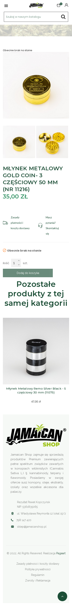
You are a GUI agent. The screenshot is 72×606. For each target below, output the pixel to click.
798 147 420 (23, 520)
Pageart (60, 553)
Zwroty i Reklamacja (37, 580)
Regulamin (37, 574)
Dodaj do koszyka (28, 273)
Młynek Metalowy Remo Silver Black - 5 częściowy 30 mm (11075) (36, 390)
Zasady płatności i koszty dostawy (37, 563)
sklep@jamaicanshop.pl (31, 526)
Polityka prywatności (37, 569)
